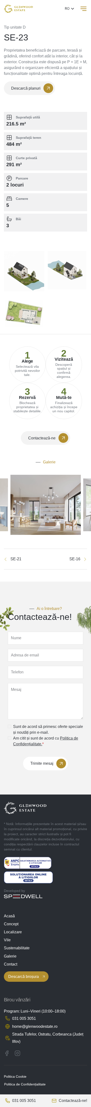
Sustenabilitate (17, 948)
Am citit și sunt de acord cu (45, 741)
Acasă (9, 916)
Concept (11, 924)
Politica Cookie (15, 1076)
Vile (7, 940)
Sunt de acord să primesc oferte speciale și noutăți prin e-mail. (48, 729)
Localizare (13, 932)
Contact (10, 964)
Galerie (10, 956)
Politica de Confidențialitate (25, 1084)
